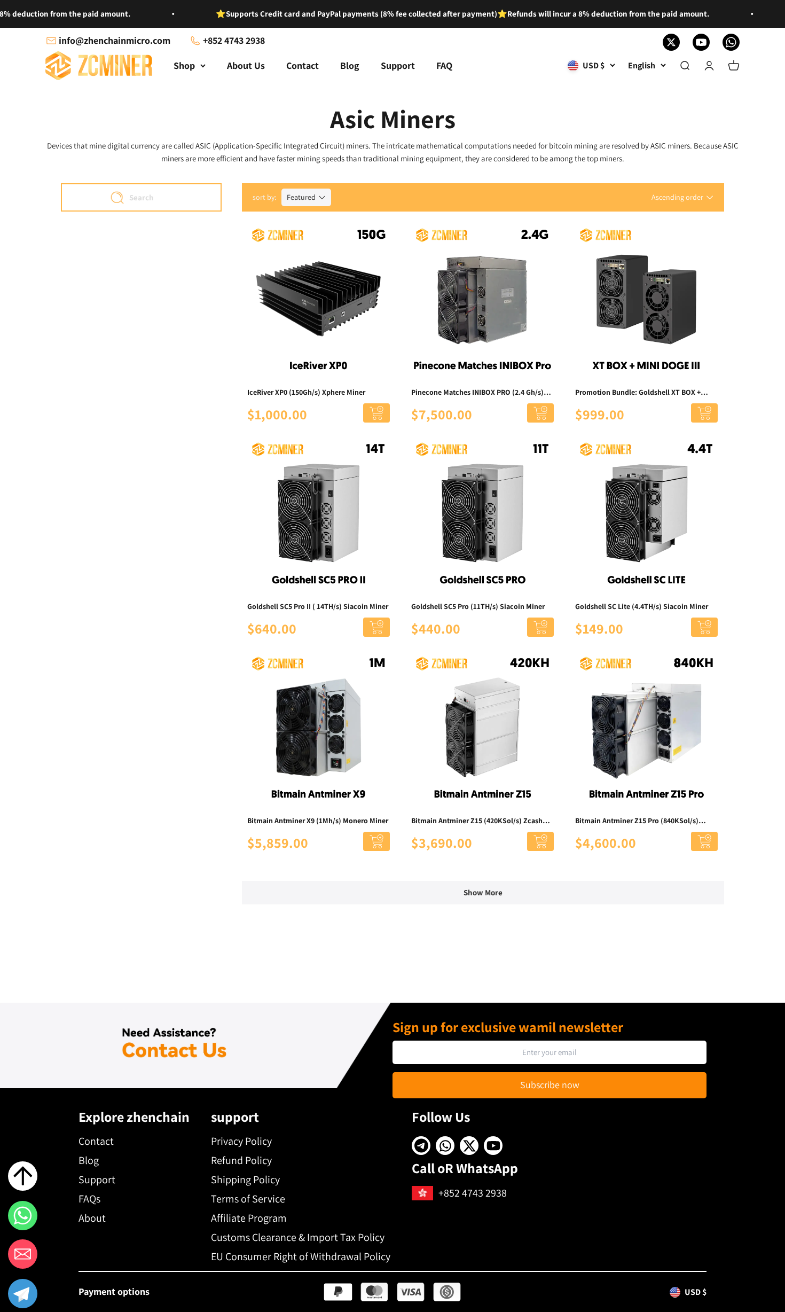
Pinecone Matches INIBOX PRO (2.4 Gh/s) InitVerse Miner (477, 392)
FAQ (444, 65)
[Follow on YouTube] (701, 42)
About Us (246, 65)
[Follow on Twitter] (671, 42)
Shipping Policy (245, 1179)
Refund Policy (241, 1160)
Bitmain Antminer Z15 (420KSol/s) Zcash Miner (477, 821)
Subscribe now (549, 1085)
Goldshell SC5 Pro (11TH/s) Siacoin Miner (478, 606)
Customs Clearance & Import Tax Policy (297, 1237)
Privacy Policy (241, 1141)
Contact (302, 65)
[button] (22, 1295)
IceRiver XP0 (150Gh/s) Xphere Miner (306, 392)
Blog (349, 65)
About (92, 1218)
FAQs (89, 1199)
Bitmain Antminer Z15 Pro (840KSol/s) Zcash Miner (636, 821)
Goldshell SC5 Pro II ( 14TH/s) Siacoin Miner (317, 606)
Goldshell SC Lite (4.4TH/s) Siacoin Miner (641, 606)
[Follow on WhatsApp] (731, 42)
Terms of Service (248, 1199)
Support (398, 65)
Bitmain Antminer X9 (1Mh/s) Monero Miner (317, 820)
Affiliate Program (249, 1218)
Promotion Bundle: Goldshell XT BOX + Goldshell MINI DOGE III (638, 392)
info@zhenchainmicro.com (114, 40)
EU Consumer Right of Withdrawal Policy (300, 1256)
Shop (184, 65)
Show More (483, 892)
